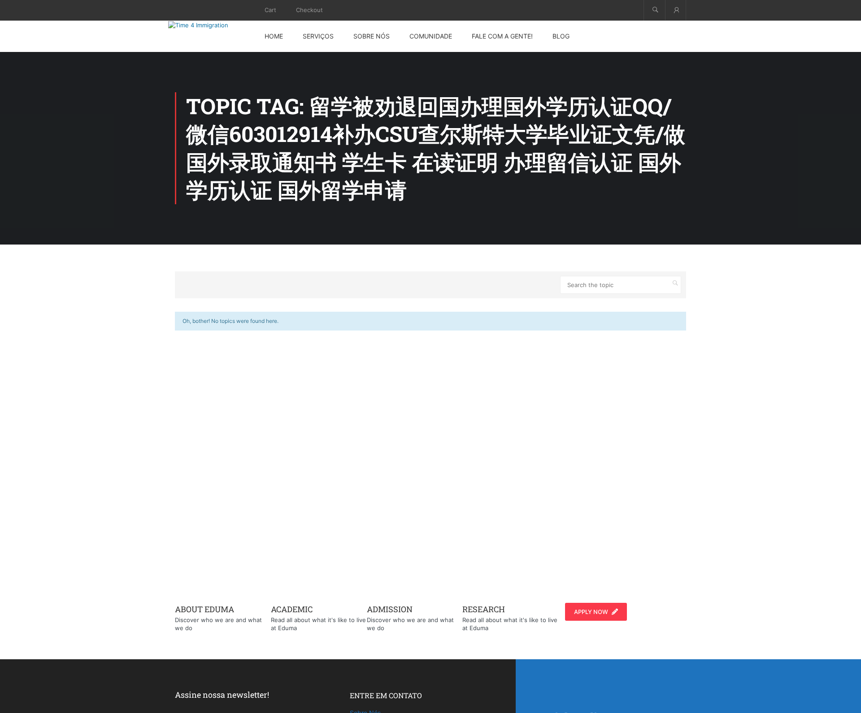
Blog (561, 36)
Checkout (309, 9)
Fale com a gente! (502, 36)
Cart (270, 9)
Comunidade (430, 36)
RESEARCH (483, 609)
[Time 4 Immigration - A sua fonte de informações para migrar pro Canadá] (208, 25)
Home (274, 36)
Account (675, 10)
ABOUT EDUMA (204, 609)
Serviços (318, 36)
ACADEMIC (292, 609)
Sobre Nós (371, 36)
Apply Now (591, 611)
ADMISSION (390, 609)
